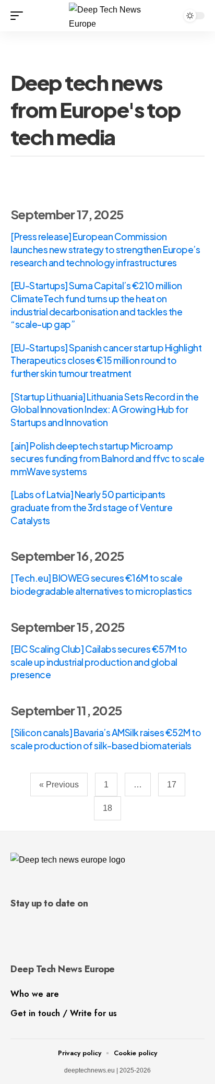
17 (171, 784)
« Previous (59, 784)
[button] (19, 15)
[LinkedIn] (15, 925)
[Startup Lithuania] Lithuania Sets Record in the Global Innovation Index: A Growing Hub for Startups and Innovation (104, 409)
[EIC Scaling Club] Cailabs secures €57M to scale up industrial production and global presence (98, 661)
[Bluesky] (29, 925)
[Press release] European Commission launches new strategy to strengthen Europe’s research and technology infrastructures (105, 249)
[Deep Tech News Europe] (108, 16)
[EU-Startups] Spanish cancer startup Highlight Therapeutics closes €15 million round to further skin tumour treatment (105, 360)
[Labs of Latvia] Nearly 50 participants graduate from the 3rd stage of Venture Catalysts (91, 507)
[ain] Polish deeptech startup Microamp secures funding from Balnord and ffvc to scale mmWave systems (107, 458)
